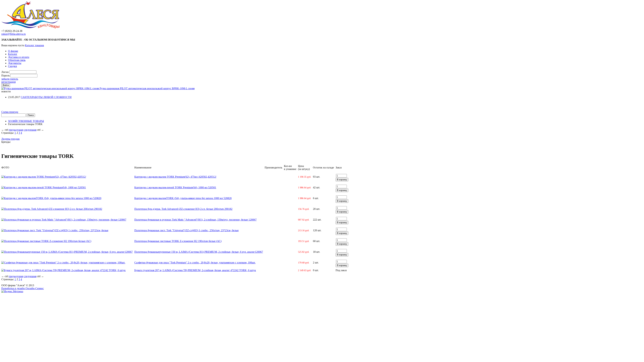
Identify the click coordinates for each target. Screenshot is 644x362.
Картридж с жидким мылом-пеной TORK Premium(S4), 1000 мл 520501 (175, 187)
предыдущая (16, 129)
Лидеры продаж (10, 138)
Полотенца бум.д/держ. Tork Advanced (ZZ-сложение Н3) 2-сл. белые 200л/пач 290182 (183, 208)
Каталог (12, 54)
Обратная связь (16, 60)
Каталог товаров (34, 45)
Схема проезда (9, 111)
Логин (5, 72)
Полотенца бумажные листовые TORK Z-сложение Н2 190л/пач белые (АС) (178, 241)
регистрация (8, 81)
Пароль (5, 75)
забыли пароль (9, 78)
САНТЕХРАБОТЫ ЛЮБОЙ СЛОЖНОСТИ (46, 97)
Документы (14, 63)
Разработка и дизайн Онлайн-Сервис (22, 288)
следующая (30, 129)
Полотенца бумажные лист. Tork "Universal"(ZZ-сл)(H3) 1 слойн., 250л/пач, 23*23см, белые (186, 230)
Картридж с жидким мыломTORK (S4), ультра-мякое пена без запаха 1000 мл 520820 (183, 198)
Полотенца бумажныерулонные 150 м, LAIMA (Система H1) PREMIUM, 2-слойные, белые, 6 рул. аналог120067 (198, 251)
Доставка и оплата (18, 57)
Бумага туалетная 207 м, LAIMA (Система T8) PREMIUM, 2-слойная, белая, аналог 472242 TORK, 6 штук (195, 270)
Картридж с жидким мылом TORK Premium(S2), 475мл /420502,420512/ (175, 176)
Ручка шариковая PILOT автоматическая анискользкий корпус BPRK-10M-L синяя (147, 88)
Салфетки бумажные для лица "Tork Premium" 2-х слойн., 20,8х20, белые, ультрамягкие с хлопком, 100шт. (195, 262)
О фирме (13, 51)
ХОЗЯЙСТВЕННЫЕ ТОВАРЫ (26, 121)
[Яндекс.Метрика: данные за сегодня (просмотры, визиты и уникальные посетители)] (12, 291)
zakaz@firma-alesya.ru (13, 34)
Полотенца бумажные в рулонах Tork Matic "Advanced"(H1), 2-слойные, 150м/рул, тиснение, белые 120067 (195, 219)
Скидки (12, 66)
